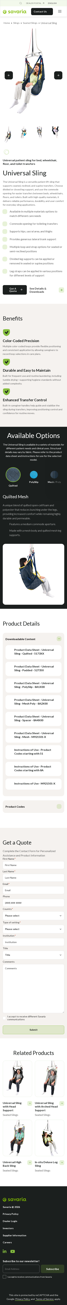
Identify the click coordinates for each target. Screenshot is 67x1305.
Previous (9, 75)
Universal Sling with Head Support (12, 1106)
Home (7, 22)
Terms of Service (45, 1299)
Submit (34, 1029)
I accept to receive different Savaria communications (26, 1018)
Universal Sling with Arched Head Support (46, 1106)
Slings (16, 22)
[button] (15, 290)
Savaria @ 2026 (11, 1206)
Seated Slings (30, 22)
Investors (8, 1228)
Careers (7, 1242)
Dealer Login (10, 1221)
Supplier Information (14, 1235)
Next (58, 75)
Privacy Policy (10, 1213)
